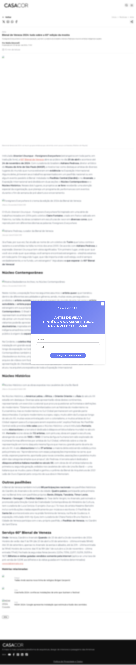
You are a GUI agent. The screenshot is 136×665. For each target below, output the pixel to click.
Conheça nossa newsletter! (68, 355)
